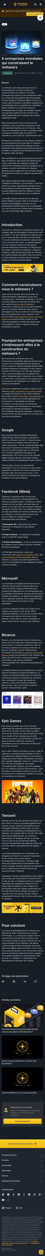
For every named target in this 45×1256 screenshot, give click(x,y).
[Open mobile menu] (40, 4)
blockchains (26, 557)
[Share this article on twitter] (3, 981)
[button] (40, 4)
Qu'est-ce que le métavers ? (23, 304)
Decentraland (34, 396)
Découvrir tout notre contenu (21, 1144)
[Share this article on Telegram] (24, 981)
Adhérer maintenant (35, 14)
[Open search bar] (35, 4)
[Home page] (20, 4)
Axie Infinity (23, 396)
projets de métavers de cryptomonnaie (25, 391)
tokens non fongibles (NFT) (27, 555)
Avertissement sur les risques (18, 1243)
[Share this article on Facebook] (14, 981)
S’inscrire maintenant (22, 1121)
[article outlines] (40, 18)
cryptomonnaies (8, 557)
